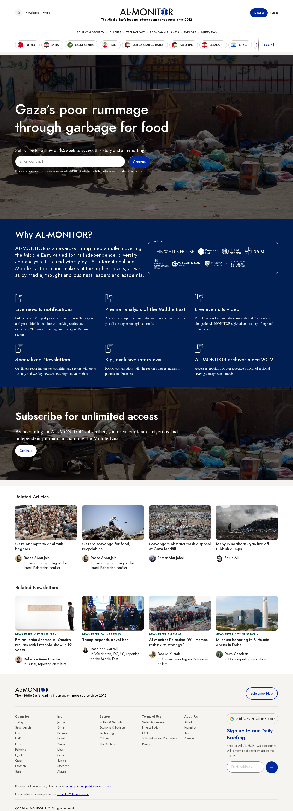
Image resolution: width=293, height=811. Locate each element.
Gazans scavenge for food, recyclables (106, 546)
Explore (190, 32)
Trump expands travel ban (105, 640)
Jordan (61, 722)
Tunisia (61, 760)
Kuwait (61, 738)
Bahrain (62, 733)
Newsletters (32, 13)
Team (187, 733)
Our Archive (107, 744)
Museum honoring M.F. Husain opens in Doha (242, 642)
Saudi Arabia (23, 727)
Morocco (63, 766)
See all (269, 45)
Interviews (209, 32)
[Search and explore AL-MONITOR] (18, 12)
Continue (26, 450)
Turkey (19, 722)
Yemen (61, 744)
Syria (18, 771)
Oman (61, 727)
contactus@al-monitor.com (73, 794)
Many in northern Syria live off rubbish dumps (242, 546)
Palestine (20, 749)
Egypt (18, 755)
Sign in (273, 13)
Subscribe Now (262, 693)
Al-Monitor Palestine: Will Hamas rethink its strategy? (178, 642)
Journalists (190, 727)
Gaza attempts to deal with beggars (39, 546)
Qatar (19, 760)
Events (46, 13)
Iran (17, 733)
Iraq (59, 716)
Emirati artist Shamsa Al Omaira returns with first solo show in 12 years (43, 645)
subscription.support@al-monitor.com (88, 786)
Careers (189, 738)
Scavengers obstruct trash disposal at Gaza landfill (180, 546)
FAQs (145, 733)
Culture (115, 32)
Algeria (61, 771)
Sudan (61, 755)
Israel (18, 744)
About (188, 722)
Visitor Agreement (153, 722)
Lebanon (20, 766)
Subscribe (258, 13)
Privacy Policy (151, 727)
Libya (60, 749)
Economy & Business (164, 32)
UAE (18, 738)
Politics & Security (90, 32)
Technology (135, 32)
